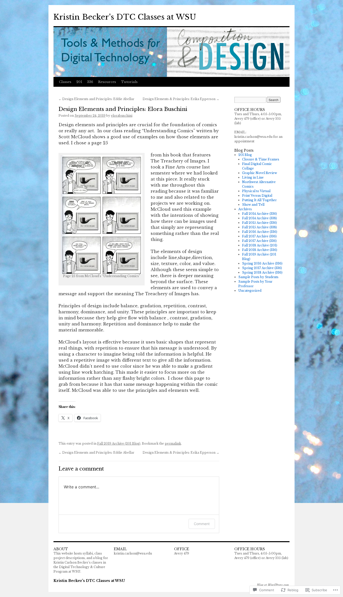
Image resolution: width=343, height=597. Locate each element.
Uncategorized (249, 290)
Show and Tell (253, 204)
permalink (173, 443)
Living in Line (253, 177)
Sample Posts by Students (258, 277)
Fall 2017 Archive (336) (259, 236)
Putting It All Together (259, 200)
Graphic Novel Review (259, 173)
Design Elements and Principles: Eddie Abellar (96, 99)
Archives (245, 209)
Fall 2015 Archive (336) (259, 223)
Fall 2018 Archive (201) (259, 245)
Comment (202, 524)
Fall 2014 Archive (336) (259, 214)
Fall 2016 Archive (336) (259, 232)
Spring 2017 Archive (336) (262, 268)
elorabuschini (121, 115)
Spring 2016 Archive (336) (262, 263)
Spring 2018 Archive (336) (262, 272)
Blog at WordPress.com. (273, 585)
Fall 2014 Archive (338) (259, 218)
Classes (65, 82)
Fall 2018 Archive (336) (259, 250)
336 (90, 82)
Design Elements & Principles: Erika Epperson (181, 99)
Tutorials (129, 82)
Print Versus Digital (257, 195)
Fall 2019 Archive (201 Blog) (118, 443)
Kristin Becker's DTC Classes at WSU (124, 17)
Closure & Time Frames (260, 159)
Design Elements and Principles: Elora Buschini (123, 109)
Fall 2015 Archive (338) (259, 227)
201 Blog (245, 155)
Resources (107, 82)
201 (79, 82)
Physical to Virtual (256, 191)
